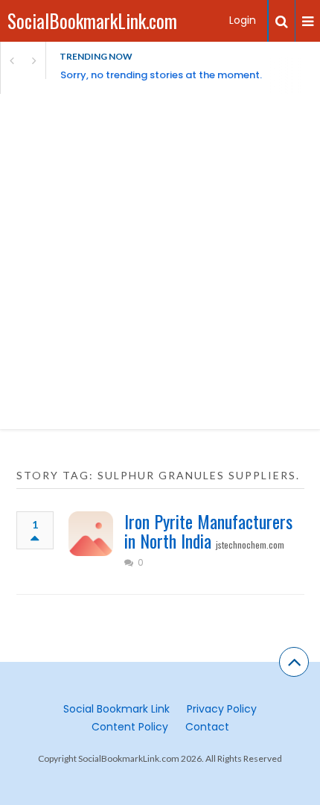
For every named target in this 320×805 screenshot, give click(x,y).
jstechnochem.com (250, 544)
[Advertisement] (160, 261)
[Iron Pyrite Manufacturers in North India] (90, 533)
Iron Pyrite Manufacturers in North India (208, 531)
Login (242, 20)
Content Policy (130, 727)
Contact (207, 727)
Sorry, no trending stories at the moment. (161, 75)
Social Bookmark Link (116, 709)
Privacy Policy (222, 709)
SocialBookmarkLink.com (92, 20)
